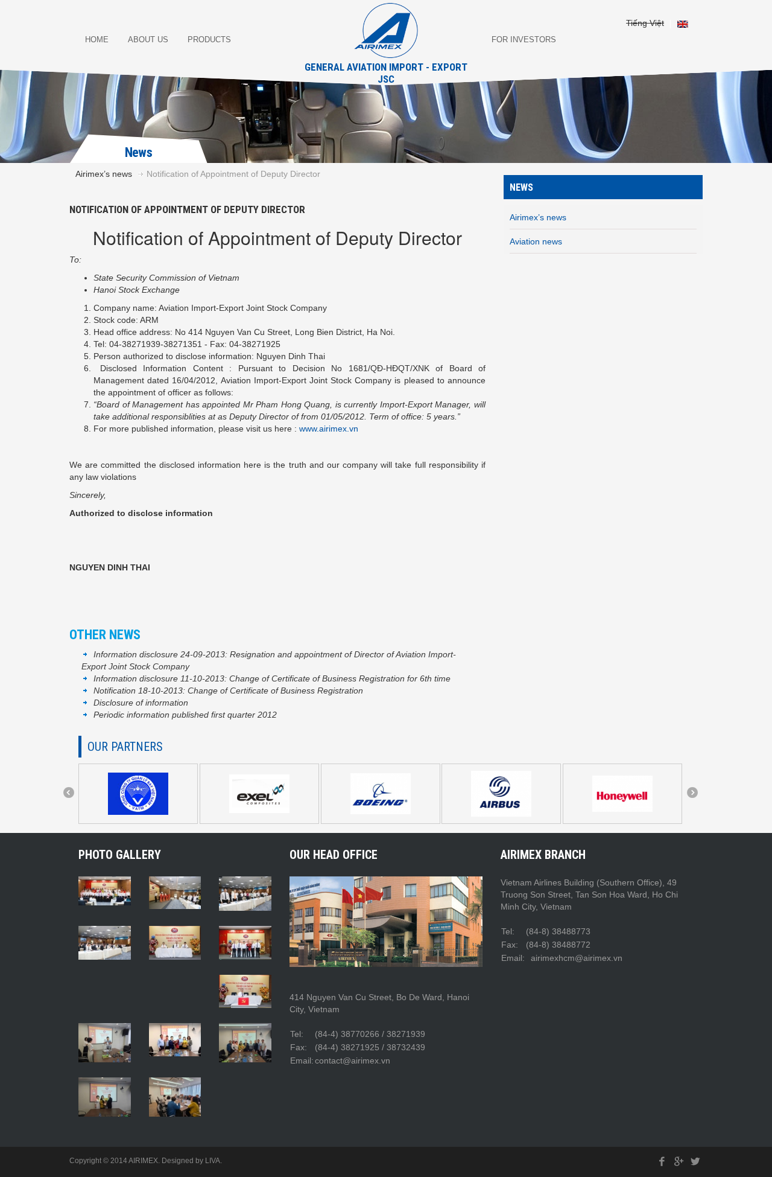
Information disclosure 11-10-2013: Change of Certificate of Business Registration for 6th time (272, 678)
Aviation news (536, 241)
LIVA (212, 1160)
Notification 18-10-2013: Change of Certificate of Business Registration (228, 690)
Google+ (678, 1161)
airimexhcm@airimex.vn (575, 958)
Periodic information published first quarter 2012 (185, 714)
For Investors (524, 39)
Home (97, 39)
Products (209, 39)
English (683, 24)
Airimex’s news (103, 174)
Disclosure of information (140, 702)
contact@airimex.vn (352, 1060)
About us (148, 39)
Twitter (695, 1161)
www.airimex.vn (328, 428)
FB (662, 1161)
